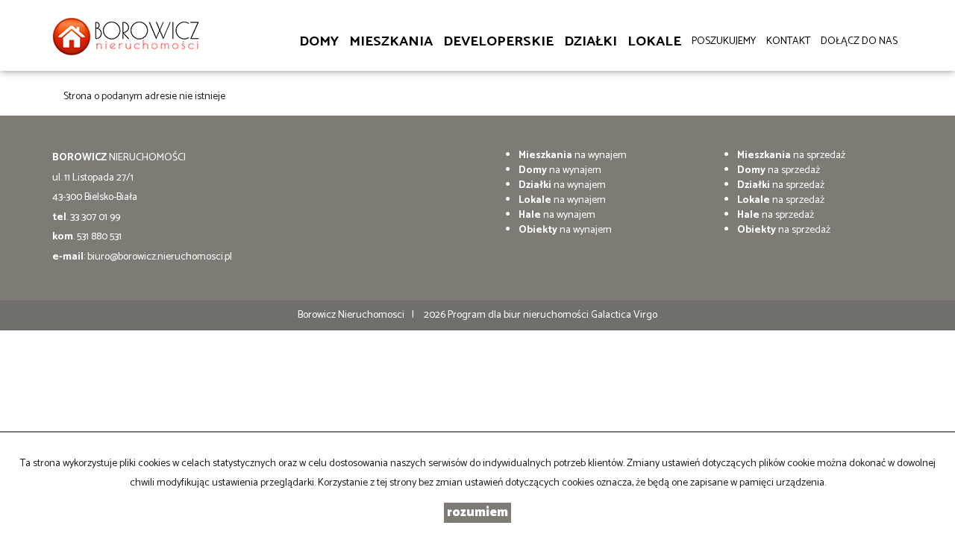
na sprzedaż (791, 155)
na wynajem (573, 155)
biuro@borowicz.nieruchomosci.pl (159, 257)
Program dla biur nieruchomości (519, 315)
